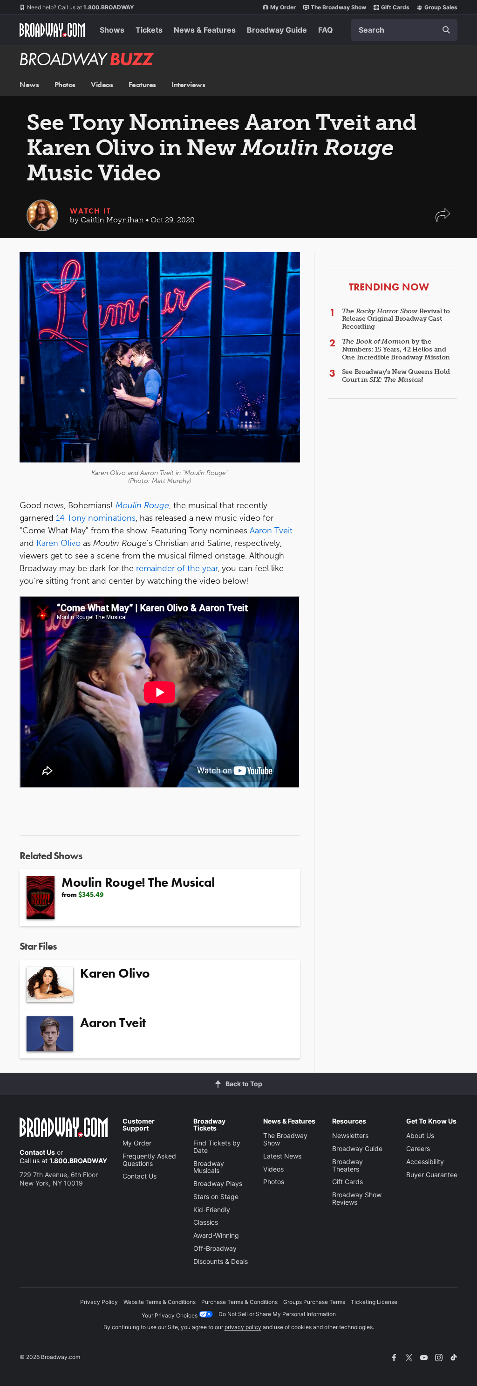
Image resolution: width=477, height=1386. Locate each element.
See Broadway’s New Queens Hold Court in (396, 376)
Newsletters (350, 1135)
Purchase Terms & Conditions (239, 1301)
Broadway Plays (217, 1183)
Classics (205, 1222)
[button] (443, 219)
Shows (112, 30)
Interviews (188, 84)
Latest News (282, 1156)
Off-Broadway (215, 1248)
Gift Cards (395, 7)
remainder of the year (177, 568)
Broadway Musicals (208, 1167)
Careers (418, 1148)
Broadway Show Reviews (357, 1198)
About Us (420, 1135)
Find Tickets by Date (216, 1146)
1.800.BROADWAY (80, 7)
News (29, 84)
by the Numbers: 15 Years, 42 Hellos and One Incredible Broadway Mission (396, 349)
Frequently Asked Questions (149, 1159)
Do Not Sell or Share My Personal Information (277, 1313)
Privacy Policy (99, 1301)
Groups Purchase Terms (314, 1301)
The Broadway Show (338, 7)
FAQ (325, 30)
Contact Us (37, 1152)
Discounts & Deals (220, 1261)
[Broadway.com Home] (52, 30)
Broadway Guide (277, 30)
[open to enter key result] (446, 30)
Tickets (149, 30)
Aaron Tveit (271, 530)
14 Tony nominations (96, 518)
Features (142, 84)
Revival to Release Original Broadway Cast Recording (396, 319)
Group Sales (440, 7)
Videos (102, 84)
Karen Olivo (58, 543)
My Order (283, 7)
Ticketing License (374, 1301)
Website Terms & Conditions (159, 1301)
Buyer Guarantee (431, 1175)
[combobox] (404, 30)
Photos (65, 84)
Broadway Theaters (347, 1165)
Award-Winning (216, 1235)
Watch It (90, 211)
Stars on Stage (215, 1196)
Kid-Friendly (211, 1210)
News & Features (205, 30)
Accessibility (425, 1161)
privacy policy (243, 1327)
